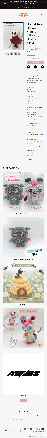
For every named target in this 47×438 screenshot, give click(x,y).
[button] (2, 14)
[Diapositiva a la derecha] (22, 53)
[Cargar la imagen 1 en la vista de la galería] (7, 53)
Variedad (23, 304)
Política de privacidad (40, 435)
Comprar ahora (35, 62)
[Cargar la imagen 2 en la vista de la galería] (11, 53)
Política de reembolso (31, 435)
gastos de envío (38, 48)
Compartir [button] (30, 159)
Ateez (23, 395)
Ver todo (23, 400)
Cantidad (28, 51)
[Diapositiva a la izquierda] (4, 53)
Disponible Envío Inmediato (22, 259)
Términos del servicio (32, 436)
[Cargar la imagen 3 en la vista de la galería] (15, 53)
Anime (23, 350)
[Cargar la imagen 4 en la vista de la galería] (18, 53)
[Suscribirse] (33, 419)
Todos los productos (22, 213)
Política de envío (41, 436)
